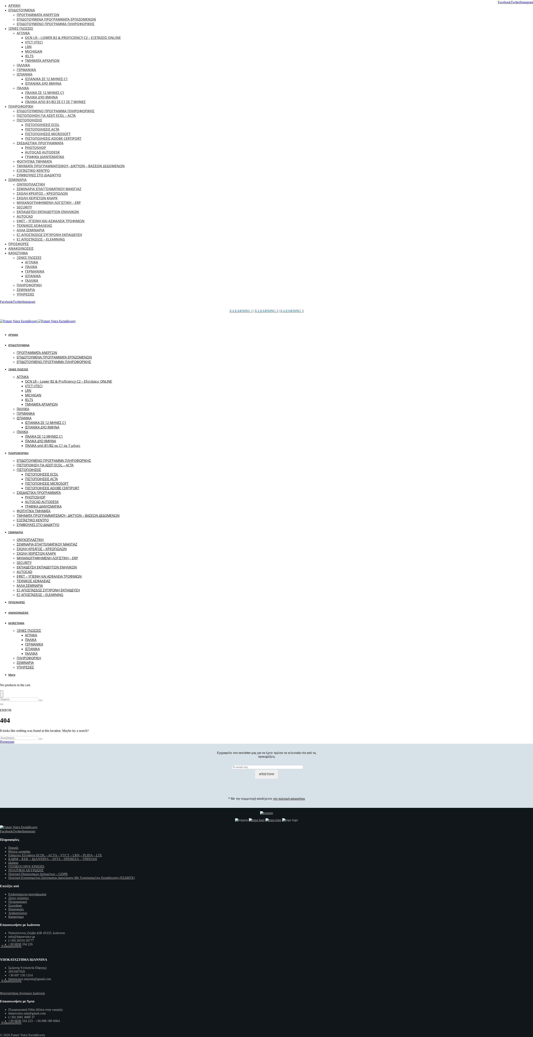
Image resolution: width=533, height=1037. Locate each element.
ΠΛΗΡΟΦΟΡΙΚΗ (20, 106)
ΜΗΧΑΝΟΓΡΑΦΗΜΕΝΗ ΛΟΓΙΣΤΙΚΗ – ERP (49, 202)
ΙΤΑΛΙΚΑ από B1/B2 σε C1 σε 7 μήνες (55, 102)
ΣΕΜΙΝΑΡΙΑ (17, 179)
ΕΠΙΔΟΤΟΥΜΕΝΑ (21, 10)
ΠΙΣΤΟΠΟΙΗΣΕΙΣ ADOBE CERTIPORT (53, 138)
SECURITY (24, 207)
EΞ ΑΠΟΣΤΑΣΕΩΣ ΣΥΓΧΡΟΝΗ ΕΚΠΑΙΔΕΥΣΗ (49, 234)
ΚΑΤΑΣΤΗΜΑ (18, 253)
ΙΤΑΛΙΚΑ (23, 88)
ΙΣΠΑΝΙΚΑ (24, 74)
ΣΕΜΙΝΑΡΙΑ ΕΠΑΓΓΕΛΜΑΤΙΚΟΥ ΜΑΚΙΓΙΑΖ (49, 189)
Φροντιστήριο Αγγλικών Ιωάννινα (22, 993)
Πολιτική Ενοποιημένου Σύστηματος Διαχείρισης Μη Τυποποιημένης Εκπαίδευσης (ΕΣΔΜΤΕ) (71, 878)
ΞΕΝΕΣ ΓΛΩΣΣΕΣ (20, 28)
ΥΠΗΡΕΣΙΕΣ (25, 294)
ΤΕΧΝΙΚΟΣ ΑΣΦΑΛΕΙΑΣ (34, 225)
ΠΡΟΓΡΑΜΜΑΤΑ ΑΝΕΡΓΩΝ (38, 14)
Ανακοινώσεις (17, 913)
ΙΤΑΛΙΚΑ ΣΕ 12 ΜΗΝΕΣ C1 (44, 92)
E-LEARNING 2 (266, 311)
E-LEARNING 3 (292, 311)
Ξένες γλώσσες (18, 898)
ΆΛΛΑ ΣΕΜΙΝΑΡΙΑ (31, 230)
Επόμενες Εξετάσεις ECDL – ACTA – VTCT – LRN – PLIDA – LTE (55, 855)
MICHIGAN (33, 51)
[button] (12, 675)
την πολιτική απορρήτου (289, 798)
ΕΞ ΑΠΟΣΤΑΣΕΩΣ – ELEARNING (41, 239)
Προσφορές (16, 909)
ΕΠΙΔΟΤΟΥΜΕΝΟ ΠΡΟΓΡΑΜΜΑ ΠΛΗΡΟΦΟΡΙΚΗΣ (55, 24)
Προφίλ (13, 848)
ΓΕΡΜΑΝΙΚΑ (26, 69)
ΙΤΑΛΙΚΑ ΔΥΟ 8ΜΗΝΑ (41, 97)
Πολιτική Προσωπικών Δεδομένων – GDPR (38, 874)
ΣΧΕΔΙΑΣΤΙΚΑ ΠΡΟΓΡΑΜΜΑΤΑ (40, 143)
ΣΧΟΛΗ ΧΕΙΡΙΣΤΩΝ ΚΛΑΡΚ (37, 198)
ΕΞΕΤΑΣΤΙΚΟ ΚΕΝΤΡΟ (33, 170)
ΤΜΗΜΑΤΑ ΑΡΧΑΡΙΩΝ (42, 60)
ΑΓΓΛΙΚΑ (23, 33)
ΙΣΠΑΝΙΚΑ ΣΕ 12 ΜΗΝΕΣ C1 (46, 79)
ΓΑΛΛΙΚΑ (23, 65)
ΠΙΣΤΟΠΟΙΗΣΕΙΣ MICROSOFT (48, 134)
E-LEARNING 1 (241, 311)
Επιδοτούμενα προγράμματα (27, 894)
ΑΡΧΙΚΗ (14, 5)
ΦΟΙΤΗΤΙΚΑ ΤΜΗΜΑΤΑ (34, 161)
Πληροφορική (17, 901)
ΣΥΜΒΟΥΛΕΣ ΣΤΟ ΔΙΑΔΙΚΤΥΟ (39, 175)
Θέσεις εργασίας (19, 851)
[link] (504, 2)
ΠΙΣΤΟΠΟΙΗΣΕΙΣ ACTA (42, 129)
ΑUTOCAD (25, 216)
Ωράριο (13, 863)
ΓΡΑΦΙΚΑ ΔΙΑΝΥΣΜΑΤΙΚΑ (44, 157)
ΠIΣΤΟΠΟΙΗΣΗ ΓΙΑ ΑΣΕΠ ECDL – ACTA (46, 115)
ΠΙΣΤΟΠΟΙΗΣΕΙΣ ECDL (42, 124)
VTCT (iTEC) (34, 42)
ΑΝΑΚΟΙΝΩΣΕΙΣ (21, 248)
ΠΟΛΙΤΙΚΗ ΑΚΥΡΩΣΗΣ (26, 870)
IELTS (29, 56)
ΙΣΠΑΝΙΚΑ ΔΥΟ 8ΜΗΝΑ (43, 83)
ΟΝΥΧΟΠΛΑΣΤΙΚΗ (31, 184)
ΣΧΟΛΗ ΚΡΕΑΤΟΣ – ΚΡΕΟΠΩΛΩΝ (42, 193)
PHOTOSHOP (35, 147)
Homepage (7, 741)
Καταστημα (16, 916)
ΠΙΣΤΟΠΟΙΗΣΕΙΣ (29, 120)
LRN (28, 47)
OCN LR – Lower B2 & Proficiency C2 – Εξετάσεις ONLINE (73, 37)
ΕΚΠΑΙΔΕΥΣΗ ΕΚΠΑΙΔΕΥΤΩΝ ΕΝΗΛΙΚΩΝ (48, 212)
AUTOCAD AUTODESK (42, 152)
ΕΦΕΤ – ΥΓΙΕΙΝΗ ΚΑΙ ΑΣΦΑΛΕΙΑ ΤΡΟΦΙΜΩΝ (51, 221)
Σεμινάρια (15, 905)
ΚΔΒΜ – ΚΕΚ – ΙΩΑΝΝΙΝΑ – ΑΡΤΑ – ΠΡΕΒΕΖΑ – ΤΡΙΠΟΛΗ (52, 859)
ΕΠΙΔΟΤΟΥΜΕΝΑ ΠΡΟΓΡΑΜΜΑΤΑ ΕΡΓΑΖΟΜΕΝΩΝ (56, 19)
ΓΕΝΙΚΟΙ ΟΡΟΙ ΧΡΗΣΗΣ (26, 866)
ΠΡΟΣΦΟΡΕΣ (18, 244)
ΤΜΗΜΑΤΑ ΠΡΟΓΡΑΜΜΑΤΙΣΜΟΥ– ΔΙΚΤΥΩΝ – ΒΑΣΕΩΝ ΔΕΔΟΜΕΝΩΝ (71, 166)
